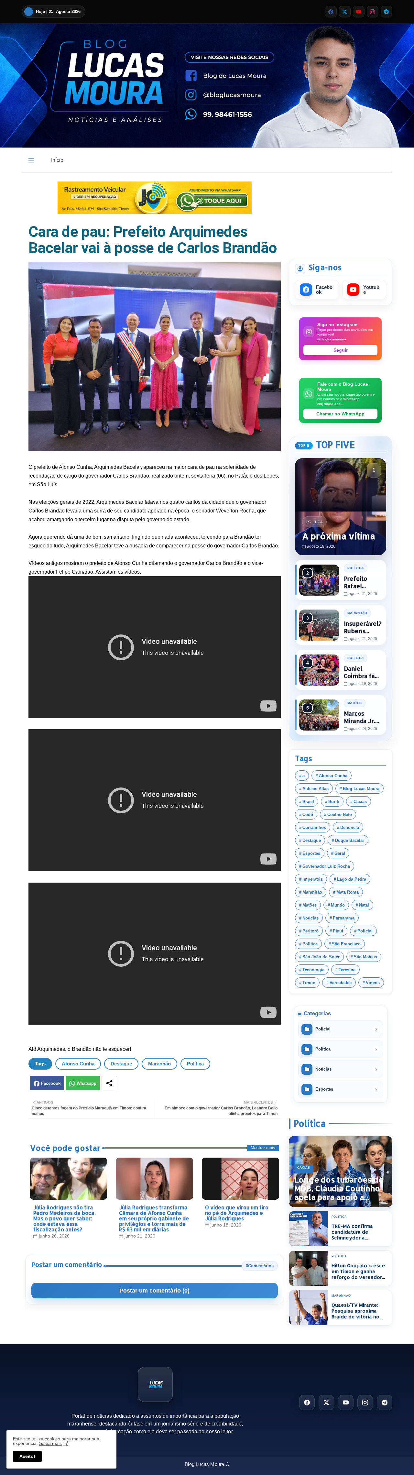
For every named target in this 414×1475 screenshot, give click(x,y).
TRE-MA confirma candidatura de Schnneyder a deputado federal (353, 1232)
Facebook (50, 1083)
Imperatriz (312, 879)
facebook (324, 289)
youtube (371, 289)
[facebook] (331, 11)
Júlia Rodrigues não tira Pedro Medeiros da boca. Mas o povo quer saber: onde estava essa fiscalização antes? (64, 1218)
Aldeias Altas (315, 788)
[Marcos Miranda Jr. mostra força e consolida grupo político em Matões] (319, 715)
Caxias (360, 801)
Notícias (310, 918)
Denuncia (349, 827)
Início (57, 160)
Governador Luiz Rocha (326, 866)
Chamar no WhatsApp (340, 413)
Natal (364, 905)
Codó (307, 814)
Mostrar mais (263, 1147)
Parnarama (343, 918)
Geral (339, 853)
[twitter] (345, 11)
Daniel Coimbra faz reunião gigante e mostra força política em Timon (362, 672)
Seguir (340, 350)
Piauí (338, 931)
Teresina (347, 969)
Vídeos (373, 982)
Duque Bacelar (349, 840)
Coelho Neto (339, 814)
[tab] (57, 160)
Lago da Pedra (351, 879)
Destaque (121, 1063)
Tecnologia (313, 969)
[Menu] (31, 160)
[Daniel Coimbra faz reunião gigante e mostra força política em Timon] (319, 670)
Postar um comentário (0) (154, 1290)
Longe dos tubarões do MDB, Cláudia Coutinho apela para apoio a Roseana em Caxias (339, 1188)
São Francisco (346, 943)
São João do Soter (321, 956)
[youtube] (359, 11)
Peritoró (310, 931)
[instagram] (372, 11)
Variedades (341, 982)
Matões (309, 905)
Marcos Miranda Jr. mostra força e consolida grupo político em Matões (362, 717)
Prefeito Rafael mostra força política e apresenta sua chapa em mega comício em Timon (362, 582)
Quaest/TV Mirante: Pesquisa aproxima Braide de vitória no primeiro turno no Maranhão (355, 1311)
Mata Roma (347, 892)
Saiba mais (50, 1443)
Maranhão (159, 1063)
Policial (365, 931)
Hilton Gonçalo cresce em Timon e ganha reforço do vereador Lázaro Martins (358, 1271)
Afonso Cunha (78, 1063)
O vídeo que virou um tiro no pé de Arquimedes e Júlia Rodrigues (236, 1213)
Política (195, 1063)
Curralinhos (314, 827)
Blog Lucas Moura (361, 788)
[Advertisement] (340, 214)
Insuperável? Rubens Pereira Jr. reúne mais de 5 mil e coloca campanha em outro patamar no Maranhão (363, 627)
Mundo (338, 905)
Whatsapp (86, 1083)
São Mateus (365, 956)
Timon (308, 982)
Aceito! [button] (27, 1456)
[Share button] (109, 1083)
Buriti (333, 801)
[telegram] (386, 11)
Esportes (311, 853)
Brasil (308, 801)
